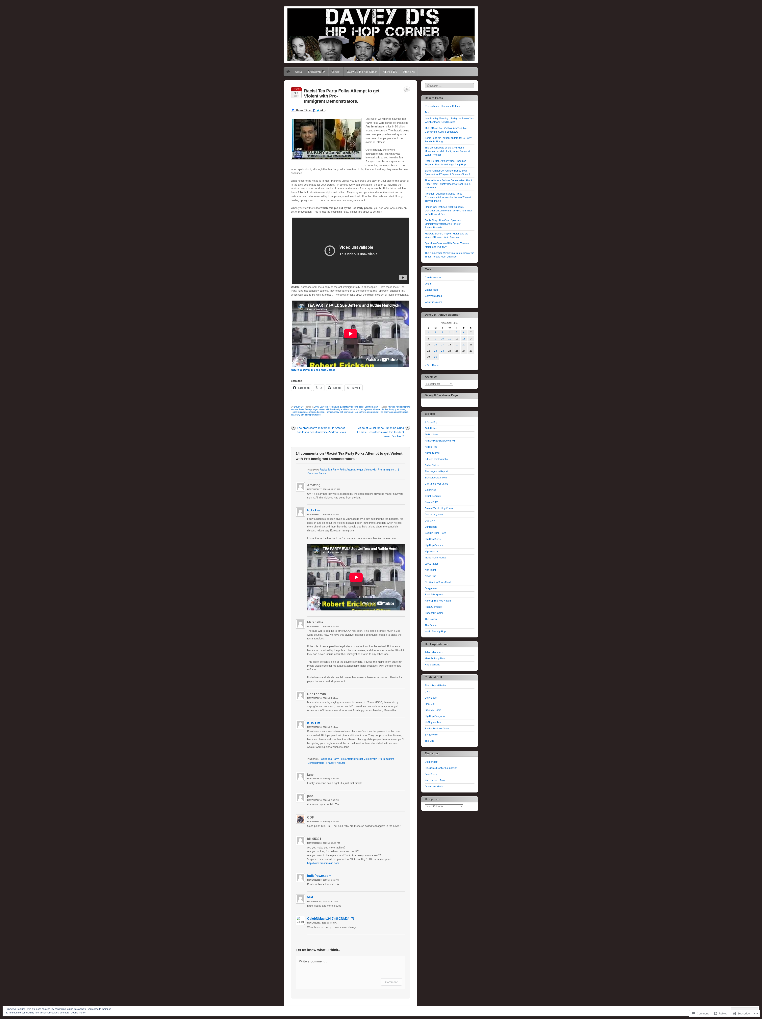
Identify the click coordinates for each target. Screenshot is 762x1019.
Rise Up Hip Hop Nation (438, 600)
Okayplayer (431, 588)
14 (407, 89)
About (298, 71)
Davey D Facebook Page (441, 395)
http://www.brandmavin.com (323, 863)
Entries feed (431, 289)
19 (456, 344)
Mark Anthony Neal (435, 658)
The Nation (431, 619)
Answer (391, 407)
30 (435, 357)
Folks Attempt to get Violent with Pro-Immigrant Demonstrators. (329, 409)
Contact (335, 71)
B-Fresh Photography (436, 459)
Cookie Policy (78, 1012)
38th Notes (431, 428)
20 (463, 344)
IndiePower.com (319, 875)
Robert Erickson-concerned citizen (307, 412)
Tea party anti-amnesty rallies (394, 412)
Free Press (431, 774)
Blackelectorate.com (436, 477)
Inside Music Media (435, 557)
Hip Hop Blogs (433, 539)
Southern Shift (371, 407)
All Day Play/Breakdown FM (440, 440)
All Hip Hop (431, 446)
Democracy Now (434, 514)
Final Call (430, 704)
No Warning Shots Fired (438, 582)
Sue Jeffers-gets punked (366, 412)
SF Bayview (431, 734)
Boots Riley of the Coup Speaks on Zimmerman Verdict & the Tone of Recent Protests (443, 224)
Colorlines (430, 490)
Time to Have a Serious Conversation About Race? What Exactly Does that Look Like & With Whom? (448, 184)
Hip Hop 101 (390, 71)
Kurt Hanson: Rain (435, 780)
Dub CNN (430, 520)
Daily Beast (431, 697)
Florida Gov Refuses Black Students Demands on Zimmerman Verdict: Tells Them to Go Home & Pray (449, 211)
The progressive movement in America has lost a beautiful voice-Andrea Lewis (321, 430)
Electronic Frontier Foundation (441, 768)
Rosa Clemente (433, 606)
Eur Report (431, 526)
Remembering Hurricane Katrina (442, 106)
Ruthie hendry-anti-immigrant (339, 412)
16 (435, 344)
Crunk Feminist (433, 496)
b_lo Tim (313, 510)
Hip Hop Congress (435, 716)
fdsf (310, 897)
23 (435, 350)
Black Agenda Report (436, 471)
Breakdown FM (316, 71)
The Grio (429, 740)
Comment (391, 982)
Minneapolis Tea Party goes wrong (389, 409)
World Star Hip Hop (435, 631)
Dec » (435, 365)
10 (442, 338)
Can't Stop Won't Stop (436, 483)
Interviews (409, 71)
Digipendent (431, 762)
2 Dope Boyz (432, 422)
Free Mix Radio (433, 710)
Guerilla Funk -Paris (435, 533)
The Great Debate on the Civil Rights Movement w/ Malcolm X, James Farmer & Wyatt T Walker (447, 151)
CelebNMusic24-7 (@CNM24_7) (330, 918)
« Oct (427, 365)
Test (427, 112)
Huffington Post (433, 722)
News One (430, 576)
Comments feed (433, 296)
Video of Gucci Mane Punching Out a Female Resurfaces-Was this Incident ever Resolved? (380, 432)
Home (288, 71)
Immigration (366, 409)
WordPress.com (433, 302)
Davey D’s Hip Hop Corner (361, 71)
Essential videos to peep (352, 407)
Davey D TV (431, 502)
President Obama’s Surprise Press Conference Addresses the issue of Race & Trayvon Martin (448, 197)
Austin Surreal (432, 453)
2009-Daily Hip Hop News (326, 407)
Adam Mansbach (434, 652)
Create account (433, 277)
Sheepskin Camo (434, 613)
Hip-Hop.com (432, 551)
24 (442, 350)
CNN (427, 691)
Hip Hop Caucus (434, 545)
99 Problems (432, 434)
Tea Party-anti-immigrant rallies (306, 415)
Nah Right (430, 570)
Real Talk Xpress (434, 594)
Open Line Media (434, 786)
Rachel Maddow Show (437, 728)
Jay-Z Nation (432, 563)
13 (463, 338)
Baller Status (432, 465)
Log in (428, 283)
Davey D (298, 407)
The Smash (431, 625)
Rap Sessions (432, 664)
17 (442, 344)
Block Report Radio (435, 685)
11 (449, 338)
